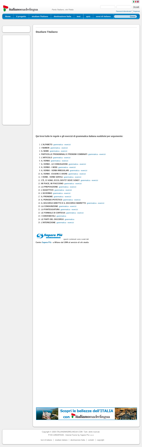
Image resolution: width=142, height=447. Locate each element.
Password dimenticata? (124, 11)
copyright (100, 440)
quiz (88, 16)
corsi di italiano (103, 16)
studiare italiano (61, 440)
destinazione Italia (62, 16)
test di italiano (46, 440)
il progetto (21, 16)
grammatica (58, 144)
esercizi (67, 144)
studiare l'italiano (40, 16)
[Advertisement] (16, 80)
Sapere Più (46, 242)
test (78, 16)
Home (8, 16)
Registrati (136, 11)
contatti (91, 440)
